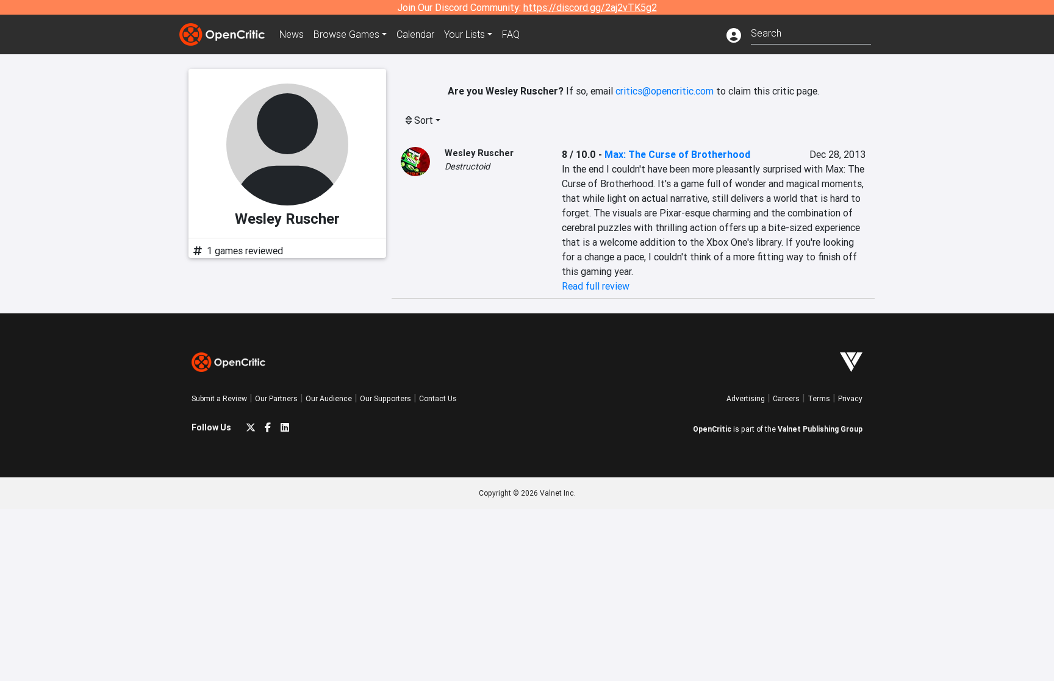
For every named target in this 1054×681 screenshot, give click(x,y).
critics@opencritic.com (664, 91)
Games (346, 34)
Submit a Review (219, 398)
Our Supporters (385, 398)
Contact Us (438, 398)
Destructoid (467, 166)
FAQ (511, 34)
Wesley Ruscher (479, 153)
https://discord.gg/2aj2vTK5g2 (590, 7)
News (291, 34)
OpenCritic (712, 428)
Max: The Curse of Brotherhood (677, 154)
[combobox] (811, 32)
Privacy (850, 398)
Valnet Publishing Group (820, 428)
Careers (786, 398)
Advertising (745, 398)
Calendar (415, 34)
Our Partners (276, 398)
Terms (819, 398)
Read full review (595, 286)
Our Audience (329, 398)
